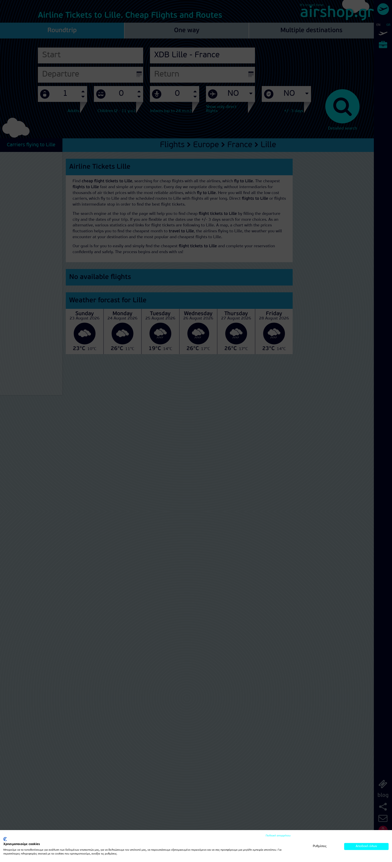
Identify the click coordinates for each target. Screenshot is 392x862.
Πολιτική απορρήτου (278, 835)
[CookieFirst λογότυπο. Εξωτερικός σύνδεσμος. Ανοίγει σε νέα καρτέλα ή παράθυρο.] (5, 839)
